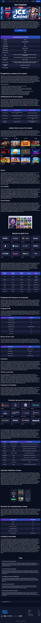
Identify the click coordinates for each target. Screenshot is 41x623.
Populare (4, 138)
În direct (15, 138)
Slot (35, 138)
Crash (25, 138)
